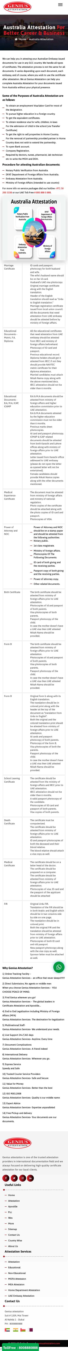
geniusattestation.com (48, 1343)
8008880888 (28, 1348)
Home (22, 39)
